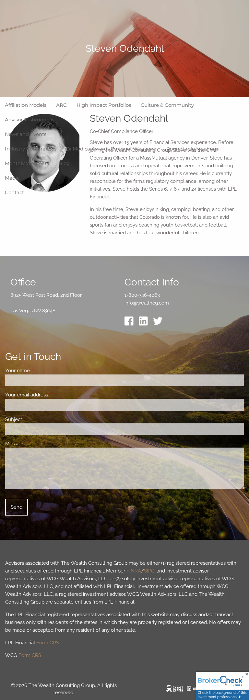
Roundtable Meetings (192, 149)
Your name (41, 370)
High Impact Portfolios (104, 105)
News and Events (25, 134)
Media (12, 178)
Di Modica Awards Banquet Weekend (111, 149)
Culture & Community (167, 105)
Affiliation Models (25, 105)
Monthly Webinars (27, 163)
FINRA (133, 571)
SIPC (149, 571)
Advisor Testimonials (29, 120)
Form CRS (47, 643)
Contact (14, 192)
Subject (37, 419)
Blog (64, 163)
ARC (61, 105)
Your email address (50, 395)
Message (38, 444)
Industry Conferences (30, 149)
